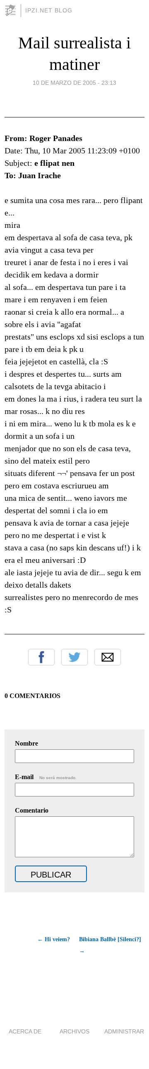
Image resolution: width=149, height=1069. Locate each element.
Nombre (26, 743)
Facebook (41, 657)
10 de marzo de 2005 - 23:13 (74, 82)
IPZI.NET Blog (48, 10)
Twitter (74, 657)
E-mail (46, 776)
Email (107, 657)
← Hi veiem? (53, 939)
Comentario (31, 810)
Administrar (124, 1031)
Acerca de (25, 1031)
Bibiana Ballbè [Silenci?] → (110, 945)
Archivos (74, 1031)
